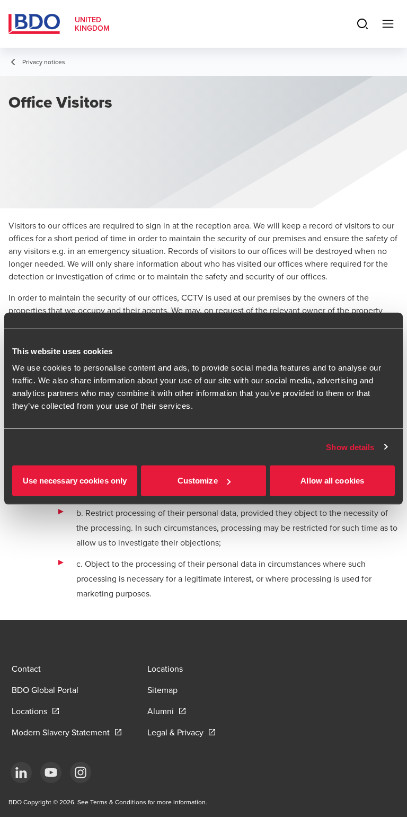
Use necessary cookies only (75, 480)
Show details (350, 446)
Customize (198, 480)
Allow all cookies (332, 480)
